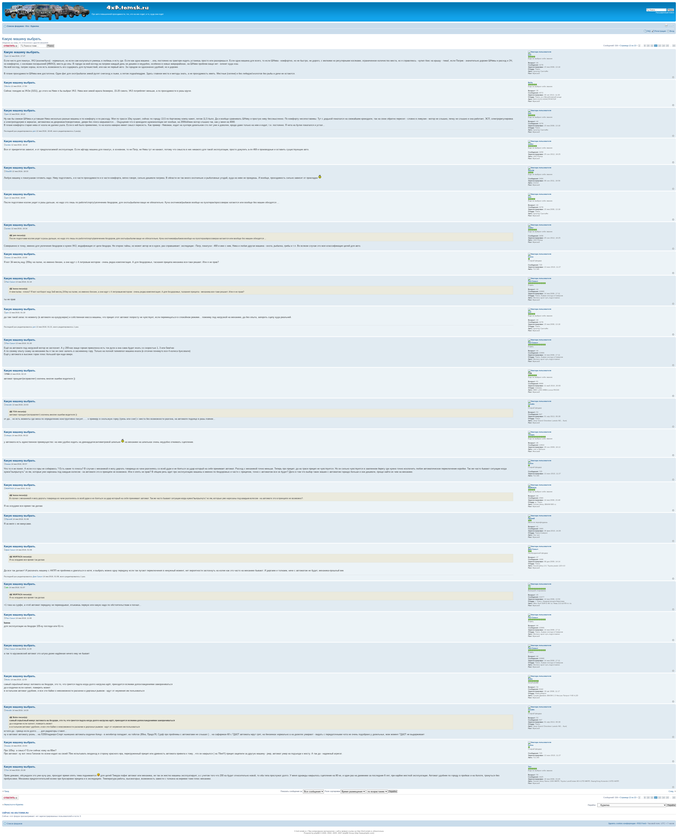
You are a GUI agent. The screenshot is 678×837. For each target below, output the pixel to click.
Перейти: (592, 805)
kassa (8, 257)
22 (674, 46)
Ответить (6, 45)
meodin (9, 405)
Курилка (35, 26)
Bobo (8, 680)
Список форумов (15, 26)
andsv (8, 145)
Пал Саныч (10, 282)
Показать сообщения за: (292, 791)
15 (667, 46)
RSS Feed (641, 823)
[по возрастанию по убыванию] (382, 791)
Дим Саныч (10, 550)
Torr (7, 770)
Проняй (9, 519)
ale (7, 587)
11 (652, 46)
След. (671, 791)
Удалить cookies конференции (621, 823)
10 (648, 46)
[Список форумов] (47, 20)
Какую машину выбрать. (22, 39)
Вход (672, 31)
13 (660, 46)
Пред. (6, 791)
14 (663, 46)
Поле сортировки (333, 791)
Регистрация (660, 31)
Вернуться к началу (673, 77)
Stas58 (9, 171)
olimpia (8, 435)
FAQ (649, 31)
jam (7, 56)
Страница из (628, 45)
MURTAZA (10, 488)
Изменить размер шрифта (671, 25)
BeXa (8, 86)
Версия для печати (666, 25)
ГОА (8, 374)
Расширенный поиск (665, 12)
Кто (27, 26)
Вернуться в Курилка (13, 804)
